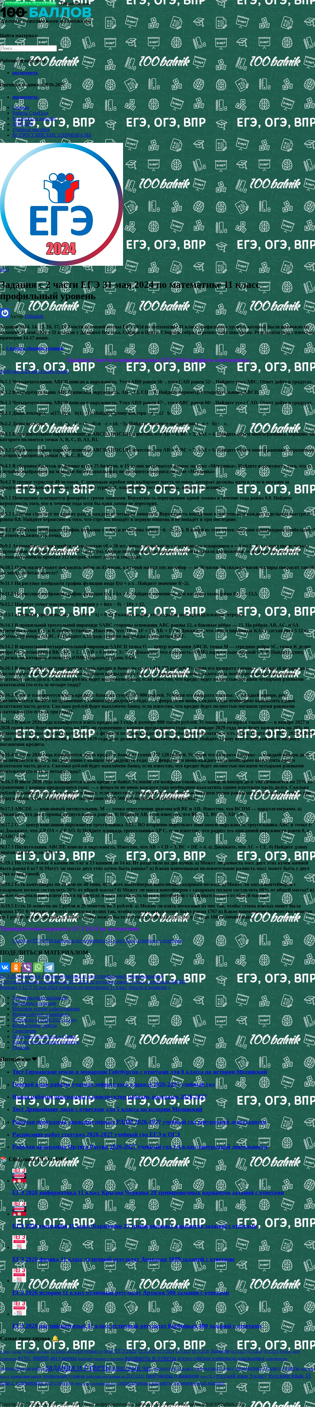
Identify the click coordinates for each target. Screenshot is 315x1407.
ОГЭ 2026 (271, 1351)
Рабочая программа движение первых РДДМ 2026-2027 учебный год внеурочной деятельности (139, 1122)
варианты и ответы (150, 1358)
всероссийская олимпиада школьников (221, 1358)
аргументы (63, 1358)
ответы (291, 1368)
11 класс (58, 1351)
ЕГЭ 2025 (183, 1351)
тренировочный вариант (199, 1382)
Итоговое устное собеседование (46, 1008)
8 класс (17, 1351)
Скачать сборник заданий (34, 348)
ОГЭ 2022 (238, 1351)
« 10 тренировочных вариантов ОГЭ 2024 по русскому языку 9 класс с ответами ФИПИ (92, 981)
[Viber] (27, 967)
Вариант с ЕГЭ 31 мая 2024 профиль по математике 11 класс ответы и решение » (85, 987)
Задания (219, 1351)
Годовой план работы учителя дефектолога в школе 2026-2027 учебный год (113, 1084)
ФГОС (24, 1358)
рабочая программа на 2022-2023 (115, 1376)
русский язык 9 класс (241, 1376)
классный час (132, 1367)
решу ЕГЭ (207, 1376)
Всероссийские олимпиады (41, 1014)
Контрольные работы (34, 1025)
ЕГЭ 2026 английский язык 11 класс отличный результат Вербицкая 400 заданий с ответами (136, 1326)
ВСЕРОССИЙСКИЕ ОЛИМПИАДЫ (51, 135)
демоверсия (276, 1358)
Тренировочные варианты (39, 997)
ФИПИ (41, 1358)
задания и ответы (38, 976)
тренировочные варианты (145, 1382)
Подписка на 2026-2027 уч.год (44, 1019)
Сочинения (24, 1030)
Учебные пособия (31, 129)
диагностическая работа (22, 1368)
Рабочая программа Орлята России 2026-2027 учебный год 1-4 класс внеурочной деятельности (139, 1146)
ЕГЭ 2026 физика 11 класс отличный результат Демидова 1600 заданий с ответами (123, 1259)
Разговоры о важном (34, 118)
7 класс (5, 1351)
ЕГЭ (4, 269)
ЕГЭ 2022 (126, 1351)
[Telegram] (49, 967)
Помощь (21, 1047)
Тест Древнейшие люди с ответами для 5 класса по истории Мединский (107, 1109)
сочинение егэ (34, 1382)
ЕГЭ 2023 (147, 1351)
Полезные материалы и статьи (44, 1036)
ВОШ (109, 1351)
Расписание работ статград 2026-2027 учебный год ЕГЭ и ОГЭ (96, 1134)
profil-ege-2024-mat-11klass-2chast (34, 371)
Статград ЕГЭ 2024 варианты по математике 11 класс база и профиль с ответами (97, 940)
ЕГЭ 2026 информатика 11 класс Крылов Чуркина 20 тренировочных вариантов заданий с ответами (148, 1192)
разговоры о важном (172, 1375)
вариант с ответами (109, 1359)
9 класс (29, 1351)
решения (154, 976)
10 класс (43, 1351)
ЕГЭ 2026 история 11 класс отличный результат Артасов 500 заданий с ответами (120, 1292)
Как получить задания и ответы (45, 1041)
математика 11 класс (78, 976)
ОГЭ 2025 (254, 1351)
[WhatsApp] (38, 967)
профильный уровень (122, 976)
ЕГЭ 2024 (10, 976)
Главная (20, 107)
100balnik (34, 316)
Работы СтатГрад (30, 113)
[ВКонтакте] (5, 967)
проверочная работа (25, 1376)
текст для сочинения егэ (95, 1383)
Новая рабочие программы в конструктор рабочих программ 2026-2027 (109, 1096)
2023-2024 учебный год (85, 1351)
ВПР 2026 (22, 124)
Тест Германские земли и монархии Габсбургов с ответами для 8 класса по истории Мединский (139, 1071)
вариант (85, 1358)
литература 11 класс (173, 1368)
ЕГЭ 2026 (200, 1351)
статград (64, 1383)
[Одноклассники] (16, 967)
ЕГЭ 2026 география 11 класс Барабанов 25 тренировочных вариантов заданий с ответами (134, 1226)
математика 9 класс (214, 1368)
